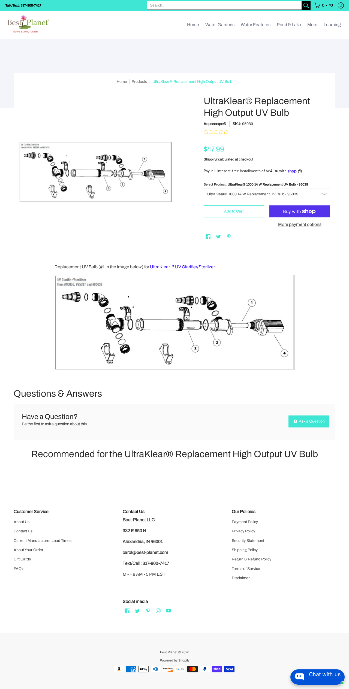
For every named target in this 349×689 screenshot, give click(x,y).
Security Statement (248, 541)
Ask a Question (311, 421)
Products (139, 82)
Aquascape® (215, 124)
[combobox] (224, 5)
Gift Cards (22, 559)
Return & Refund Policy (251, 559)
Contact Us (23, 531)
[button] (323, 5)
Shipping (210, 159)
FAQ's (19, 569)
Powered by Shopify (174, 660)
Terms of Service (246, 569)
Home (122, 82)
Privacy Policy (243, 531)
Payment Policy (245, 522)
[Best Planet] (28, 25)
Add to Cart (233, 211)
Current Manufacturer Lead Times (42, 541)
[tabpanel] (174, 317)
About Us (21, 522)
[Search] (306, 5)
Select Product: (256, 184)
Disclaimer (241, 578)
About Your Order (28, 550)
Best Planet (168, 652)
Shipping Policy (245, 550)
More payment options (299, 224)
